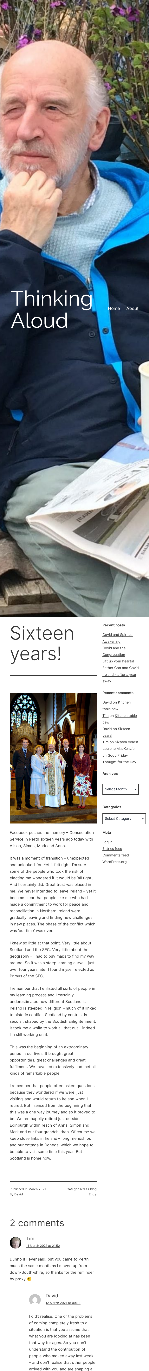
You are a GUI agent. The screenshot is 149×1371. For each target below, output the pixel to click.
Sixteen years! (126, 742)
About (132, 308)
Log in (107, 842)
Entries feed (112, 849)
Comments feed (115, 855)
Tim (30, 1238)
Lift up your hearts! (118, 661)
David (18, 1194)
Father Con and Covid (120, 668)
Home (114, 308)
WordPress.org (114, 862)
